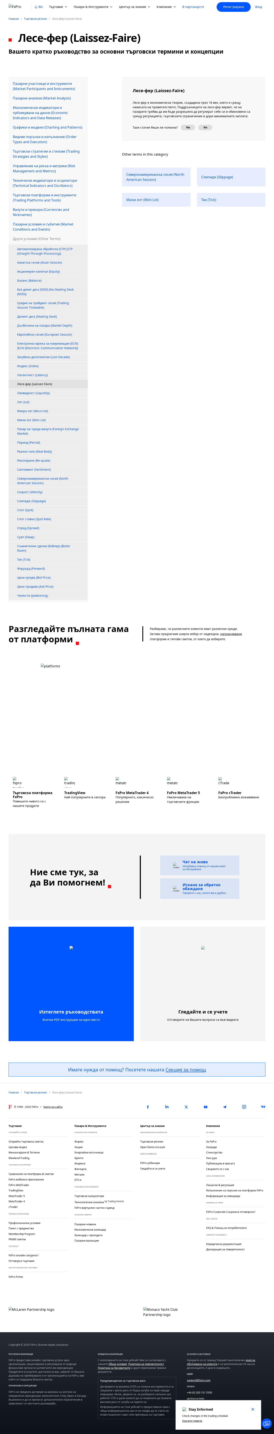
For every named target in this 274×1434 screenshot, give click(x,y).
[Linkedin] (167, 1107)
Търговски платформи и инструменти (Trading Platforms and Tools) (44, 198)
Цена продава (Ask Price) (35, 586)
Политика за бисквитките (114, 1368)
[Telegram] (225, 1107)
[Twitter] (186, 1107)
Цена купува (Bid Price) (34, 577)
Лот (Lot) (23, 402)
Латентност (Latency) (32, 375)
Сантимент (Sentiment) (34, 469)
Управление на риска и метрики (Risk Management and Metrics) (44, 168)
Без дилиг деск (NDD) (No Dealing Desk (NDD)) (45, 291)
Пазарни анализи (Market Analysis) (42, 98)
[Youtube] (205, 1107)
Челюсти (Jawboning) (32, 595)
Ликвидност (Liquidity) (33, 393)
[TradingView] (263, 1107)
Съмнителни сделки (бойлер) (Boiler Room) (43, 548)
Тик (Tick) (23, 559)
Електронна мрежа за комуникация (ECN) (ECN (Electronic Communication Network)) (47, 345)
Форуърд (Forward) (31, 568)
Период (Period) (28, 442)
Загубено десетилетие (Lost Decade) (43, 357)
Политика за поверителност (146, 1364)
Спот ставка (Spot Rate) (34, 519)
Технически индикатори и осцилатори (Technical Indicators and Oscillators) (45, 183)
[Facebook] (148, 1107)
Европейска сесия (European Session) (44, 334)
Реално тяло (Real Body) (34, 451)
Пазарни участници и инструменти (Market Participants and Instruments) (44, 86)
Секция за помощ (185, 1069)
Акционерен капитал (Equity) (38, 271)
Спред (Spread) (28, 528)
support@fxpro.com (198, 1380)
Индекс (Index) (28, 366)
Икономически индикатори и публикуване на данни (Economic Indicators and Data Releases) (40, 112)
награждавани (231, 634)
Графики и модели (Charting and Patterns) (47, 127)
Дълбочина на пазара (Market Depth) (44, 325)
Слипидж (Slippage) (31, 501)
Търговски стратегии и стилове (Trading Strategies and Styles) (46, 154)
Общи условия (118, 1364)
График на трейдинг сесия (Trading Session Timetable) (43, 305)
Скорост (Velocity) (29, 492)
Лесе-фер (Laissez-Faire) (34, 384)
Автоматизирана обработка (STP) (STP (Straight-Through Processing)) (45, 251)
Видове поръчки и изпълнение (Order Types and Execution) (45, 139)
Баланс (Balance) (29, 280)
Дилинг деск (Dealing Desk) (37, 316)
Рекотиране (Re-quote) (33, 460)
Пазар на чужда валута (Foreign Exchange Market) (48, 431)
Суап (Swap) (25, 537)
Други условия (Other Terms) (37, 238)
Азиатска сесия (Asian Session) (39, 262)
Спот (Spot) (25, 510)
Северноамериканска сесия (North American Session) (42, 480)
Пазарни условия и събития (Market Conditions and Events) (43, 227)
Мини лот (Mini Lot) (31, 420)
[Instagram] (244, 1107)
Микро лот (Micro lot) (32, 411)
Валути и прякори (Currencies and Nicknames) (41, 212)
